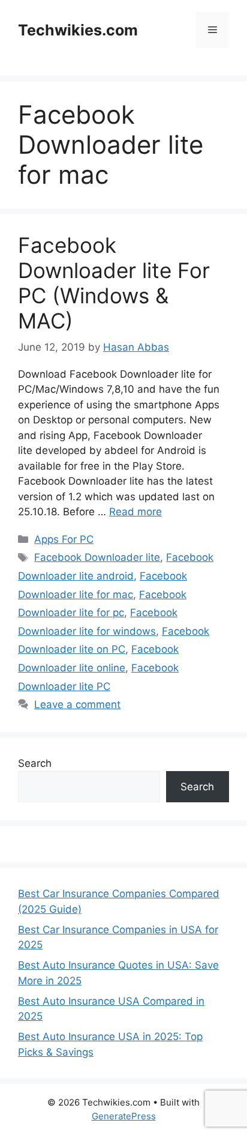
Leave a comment (77, 704)
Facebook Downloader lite (97, 557)
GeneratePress (124, 1116)
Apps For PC (64, 539)
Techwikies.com (78, 30)
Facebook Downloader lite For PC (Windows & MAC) (114, 282)
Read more (135, 512)
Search (35, 763)
